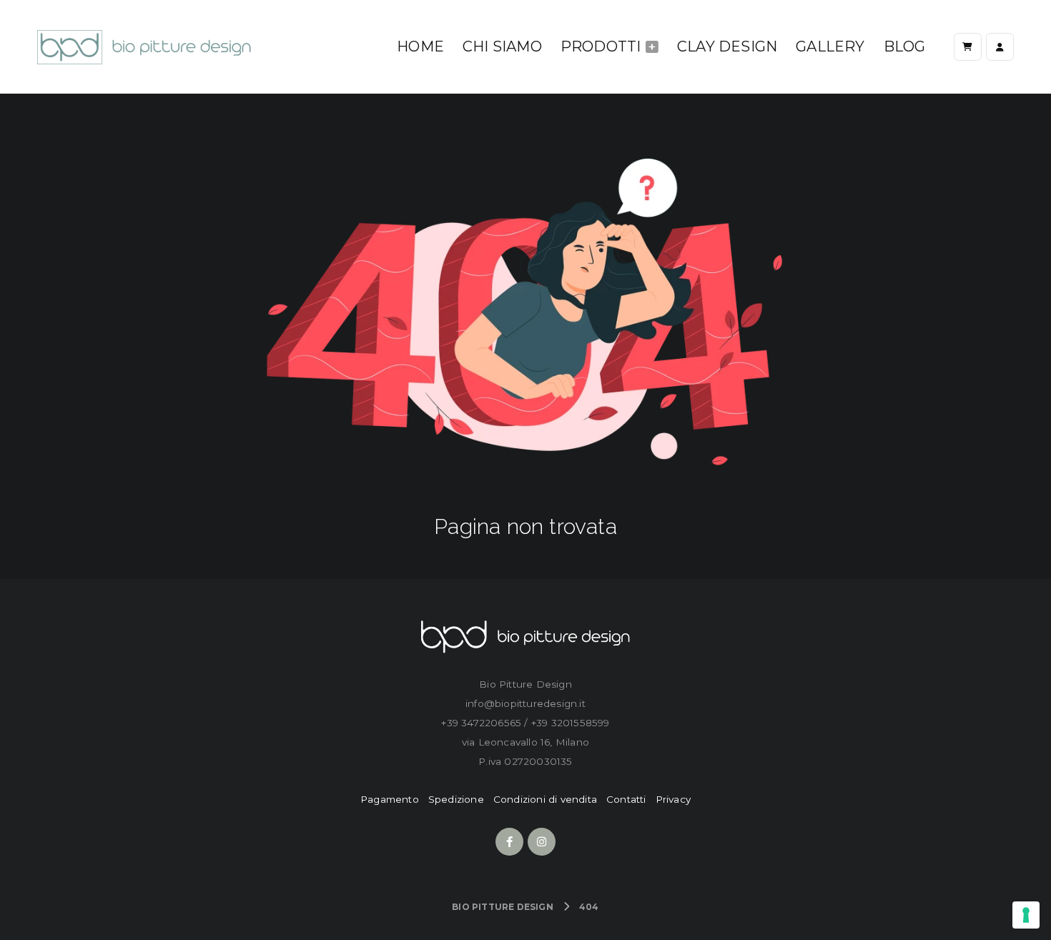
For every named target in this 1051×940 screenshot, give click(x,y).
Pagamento (389, 799)
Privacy (673, 799)
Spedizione (456, 799)
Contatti (626, 799)
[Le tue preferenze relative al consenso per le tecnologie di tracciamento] (1026, 915)
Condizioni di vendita (545, 799)
